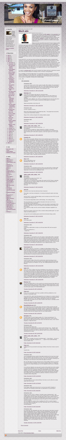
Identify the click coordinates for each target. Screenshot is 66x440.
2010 (9, 56)
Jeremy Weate (9, 151)
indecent (8, 187)
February (11, 139)
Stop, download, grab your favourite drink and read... (11, 100)
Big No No (11, 117)
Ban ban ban (11, 95)
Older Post (58, 430)
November (11, 64)
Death (7, 173)
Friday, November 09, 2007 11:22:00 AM (32, 376)
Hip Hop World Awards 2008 (9, 181)
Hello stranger (12, 72)
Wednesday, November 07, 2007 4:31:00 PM (33, 187)
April (10, 137)
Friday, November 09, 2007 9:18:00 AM (32, 352)
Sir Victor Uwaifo (10, 203)
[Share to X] (21, 78)
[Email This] (19, 78)
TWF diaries (9, 206)
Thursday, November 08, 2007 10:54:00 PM (33, 333)
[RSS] (6, 435)
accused (55, 34)
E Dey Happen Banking (12, 70)
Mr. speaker (47, 34)
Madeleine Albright (10, 192)
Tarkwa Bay (9, 205)
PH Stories (8, 200)
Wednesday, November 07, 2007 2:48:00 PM (33, 135)
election (42, 38)
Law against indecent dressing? (10, 189)
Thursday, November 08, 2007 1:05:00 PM (33, 313)
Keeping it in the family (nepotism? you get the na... (11, 81)
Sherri (25, 158)
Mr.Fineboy (26, 315)
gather (25, 346)
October (11, 128)
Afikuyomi (8, 161)
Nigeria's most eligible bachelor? (12, 125)
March (10, 138)
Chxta (25, 291)
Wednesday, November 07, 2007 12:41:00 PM (33, 90)
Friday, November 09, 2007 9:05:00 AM (32, 342)
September (11, 129)
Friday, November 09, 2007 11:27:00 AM (32, 383)
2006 (9, 142)
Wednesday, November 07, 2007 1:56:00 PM (33, 117)
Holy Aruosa (9, 182)
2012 (9, 55)
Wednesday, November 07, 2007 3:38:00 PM (33, 156)
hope (7, 184)
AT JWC (10, 119)
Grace (7, 177)
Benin (7, 168)
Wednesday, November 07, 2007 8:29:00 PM (33, 244)
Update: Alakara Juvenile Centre (12, 122)
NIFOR (7, 196)
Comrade (26, 137)
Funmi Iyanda (51, 20)
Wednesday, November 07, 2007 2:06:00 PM (33, 123)
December (11, 62)
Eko (7, 175)
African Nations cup (10, 162)
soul (25, 189)
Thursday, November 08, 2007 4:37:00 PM (33, 322)
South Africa (9, 204)
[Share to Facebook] (23, 78)
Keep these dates (11, 115)
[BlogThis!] (20, 78)
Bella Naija (26, 93)
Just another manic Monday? (11, 86)
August (10, 131)
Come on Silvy (12, 113)
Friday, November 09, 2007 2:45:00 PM (32, 390)
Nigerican (26, 281)
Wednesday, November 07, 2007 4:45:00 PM (33, 222)
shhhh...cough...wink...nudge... (31, 125)
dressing (8, 174)
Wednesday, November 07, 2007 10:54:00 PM (33, 279)
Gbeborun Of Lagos (10, 152)
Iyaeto (25, 268)
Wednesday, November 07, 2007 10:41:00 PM (33, 265)
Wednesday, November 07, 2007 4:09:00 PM (33, 172)
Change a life (9, 170)
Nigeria (8, 197)
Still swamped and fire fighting (12, 67)
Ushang (8, 211)
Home (39, 430)
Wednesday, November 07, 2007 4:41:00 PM (33, 216)
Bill (7, 169)
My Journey (9, 194)
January (11, 141)
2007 (9, 61)
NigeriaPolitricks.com (29, 305)
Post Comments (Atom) (29, 432)
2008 (9, 59)
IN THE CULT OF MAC (12, 110)
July (10, 132)
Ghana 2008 (9, 176)
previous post (28, 70)
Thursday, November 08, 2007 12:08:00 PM (33, 302)
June (10, 134)
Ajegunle (8, 164)
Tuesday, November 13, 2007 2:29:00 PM (32, 422)
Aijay (25, 218)
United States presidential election (11, 209)
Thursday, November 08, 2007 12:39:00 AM (33, 289)
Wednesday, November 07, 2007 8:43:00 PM (33, 256)
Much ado (11, 112)
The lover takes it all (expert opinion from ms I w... (12, 106)
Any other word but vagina (12, 92)
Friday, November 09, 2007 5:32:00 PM (32, 406)
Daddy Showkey (10, 171)
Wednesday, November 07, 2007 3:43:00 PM (33, 163)
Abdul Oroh (9, 159)
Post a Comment (24, 425)
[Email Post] (42, 33)
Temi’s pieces (12, 94)
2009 (9, 58)
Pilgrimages (9, 202)
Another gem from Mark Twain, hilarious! (11, 75)
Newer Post (20, 430)
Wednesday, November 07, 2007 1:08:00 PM (33, 105)
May (10, 135)
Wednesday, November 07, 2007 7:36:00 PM (33, 233)
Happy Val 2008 (9, 179)
